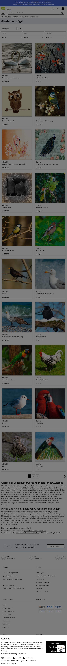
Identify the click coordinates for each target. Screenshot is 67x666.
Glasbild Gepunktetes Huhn (42, 379)
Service (38, 567)
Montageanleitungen (43, 585)
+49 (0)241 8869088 (9, 585)
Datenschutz (7, 614)
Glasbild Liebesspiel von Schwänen (10, 77)
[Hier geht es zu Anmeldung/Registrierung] (53, 9)
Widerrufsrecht (7, 608)
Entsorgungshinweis (9, 617)
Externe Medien (9, 661)
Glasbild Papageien (39, 422)
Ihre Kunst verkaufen (43, 592)
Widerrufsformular (8, 611)
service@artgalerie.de (10, 576)
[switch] (61, 650)
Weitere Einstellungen (8, 664)
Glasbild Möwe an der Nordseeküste (45, 293)
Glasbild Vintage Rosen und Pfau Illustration (47, 163)
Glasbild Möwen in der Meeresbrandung (12, 336)
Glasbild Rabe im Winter (41, 336)
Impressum (6, 621)
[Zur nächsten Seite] (65, 477)
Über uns (6, 627)
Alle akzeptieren (56, 643)
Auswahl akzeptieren (56, 647)
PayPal (22, 661)
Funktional (32, 661)
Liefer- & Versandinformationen (46, 576)
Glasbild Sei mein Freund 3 (8, 120)
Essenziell (7, 658)
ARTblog (39, 588)
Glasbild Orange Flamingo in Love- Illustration (14, 163)
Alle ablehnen (55, 651)
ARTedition (6, 624)
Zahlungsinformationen (44, 573)
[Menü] (64, 646)
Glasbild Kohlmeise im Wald (8, 249)
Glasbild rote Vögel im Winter (42, 77)
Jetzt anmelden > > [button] (56, 546)
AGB (4, 605)
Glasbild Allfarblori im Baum (8, 379)
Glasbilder (15, 16)
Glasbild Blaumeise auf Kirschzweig (44, 120)
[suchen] (62, 13)
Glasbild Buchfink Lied (40, 249)
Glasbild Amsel (5, 293)
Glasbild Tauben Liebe (6, 206)
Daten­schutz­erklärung (9, 654)
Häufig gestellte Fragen (43, 582)
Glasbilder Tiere (24, 16)
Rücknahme (40, 579)
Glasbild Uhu (5, 465)
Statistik (18, 658)
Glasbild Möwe (5, 422)
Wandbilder (8, 16)
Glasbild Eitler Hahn (39, 465)
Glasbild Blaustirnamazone (42, 206)
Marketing (29, 658)
